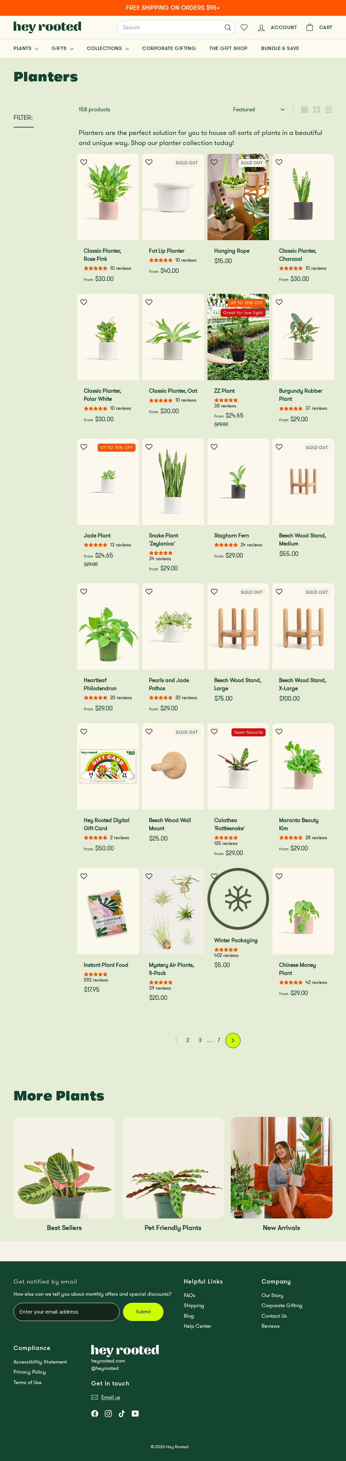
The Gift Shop (228, 48)
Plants (23, 48)
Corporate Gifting (169, 48)
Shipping (194, 1305)
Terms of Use (28, 1382)
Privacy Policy (30, 1372)
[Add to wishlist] (84, 162)
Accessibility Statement (40, 1362)
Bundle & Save (280, 48)
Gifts (60, 48)
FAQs (189, 1295)
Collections (105, 48)
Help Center (197, 1326)
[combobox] (176, 28)
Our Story (272, 1295)
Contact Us (274, 1316)
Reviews (271, 1326)
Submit (143, 1312)
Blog (189, 1316)
